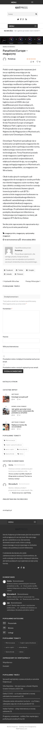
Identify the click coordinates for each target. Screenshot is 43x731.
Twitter (20, 270)
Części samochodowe (14, 445)
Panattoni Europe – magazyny (15, 52)
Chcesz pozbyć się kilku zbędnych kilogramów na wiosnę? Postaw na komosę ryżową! (20, 476)
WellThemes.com (21, 729)
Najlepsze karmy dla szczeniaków (19, 426)
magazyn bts (10, 233)
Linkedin (9, 274)
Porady (23, 406)
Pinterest (20, 274)
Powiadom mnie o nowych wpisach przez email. (20, 367)
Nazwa (5, 337)
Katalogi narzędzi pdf (20, 397)
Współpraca (7, 662)
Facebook (9, 270)
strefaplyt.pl (7, 510)
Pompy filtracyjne (32, 281)
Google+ (31, 270)
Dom (18, 406)
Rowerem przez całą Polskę (21, 493)
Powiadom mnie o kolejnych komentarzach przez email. (21, 360)
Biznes (14, 406)
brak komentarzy (12, 240)
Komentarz (7, 309)
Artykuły (15, 394)
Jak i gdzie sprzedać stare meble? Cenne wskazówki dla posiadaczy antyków (23, 411)
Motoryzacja (10, 440)
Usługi (10, 633)
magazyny (20, 233)
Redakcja (18, 250)
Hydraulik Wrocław (11, 281)
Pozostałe (12, 623)
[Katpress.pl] (21, 8)
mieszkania (23, 449)
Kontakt (6, 666)
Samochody (10, 454)
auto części (10, 449)
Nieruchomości (9, 47)
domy (21, 454)
